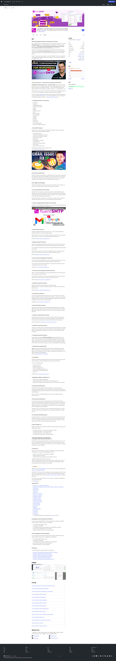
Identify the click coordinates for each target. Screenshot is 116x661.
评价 (37, 34)
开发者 (48, 650)
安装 (40, 34)
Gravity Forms (35, 492)
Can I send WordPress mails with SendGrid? (39, 594)
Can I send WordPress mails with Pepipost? (39, 605)
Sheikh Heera (36, 638)
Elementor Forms (36, 489)
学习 (48, 647)
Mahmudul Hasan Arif (54, 638)
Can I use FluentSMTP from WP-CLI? (38, 617)
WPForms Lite (35, 511)
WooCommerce (35, 488)
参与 (70, 647)
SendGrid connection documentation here (43, 238)
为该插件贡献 (78, 39)
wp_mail (52, 515)
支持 (83, 34)
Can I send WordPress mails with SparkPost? (39, 602)
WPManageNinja (42, 31)
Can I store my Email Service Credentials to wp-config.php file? (42, 591)
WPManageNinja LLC (42, 94)
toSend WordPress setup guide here (42, 353)
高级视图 (70, 62)
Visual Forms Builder (36, 503)
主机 (4, 650)
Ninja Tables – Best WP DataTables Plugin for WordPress (42, 556)
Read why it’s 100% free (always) (52, 97)
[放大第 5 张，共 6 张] (64, 565)
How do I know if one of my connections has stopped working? (42, 614)
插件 (26, 650)
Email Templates (35, 514)
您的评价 (70, 78)
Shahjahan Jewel (53, 635)
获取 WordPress (111, 1)
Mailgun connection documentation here (42, 254)
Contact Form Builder (36, 504)
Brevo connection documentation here (42, 267)
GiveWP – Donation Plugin (37, 500)
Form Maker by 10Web (37, 497)
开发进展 (44, 34)
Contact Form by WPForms (37, 493)
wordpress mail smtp (81, 59)
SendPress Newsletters (37, 508)
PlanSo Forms (35, 505)
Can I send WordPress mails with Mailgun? (39, 597)
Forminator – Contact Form (37, 495)
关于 (4, 647)
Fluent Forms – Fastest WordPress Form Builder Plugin (42, 553)
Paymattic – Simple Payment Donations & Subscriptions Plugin (43, 559)
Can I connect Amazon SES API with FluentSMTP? (40, 588)
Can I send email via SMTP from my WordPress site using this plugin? (43, 585)
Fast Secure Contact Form (37, 501)
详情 (33, 34)
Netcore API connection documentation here (43, 279)
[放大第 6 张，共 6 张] (64, 573)
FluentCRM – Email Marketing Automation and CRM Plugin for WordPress (45, 552)
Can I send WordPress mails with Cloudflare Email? (40, 608)
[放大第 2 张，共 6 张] (41, 572)
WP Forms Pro (35, 512)
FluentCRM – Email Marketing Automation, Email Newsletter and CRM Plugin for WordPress (48, 486)
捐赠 (70, 650)
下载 (83, 30)
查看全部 (82, 78)
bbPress (93, 650)
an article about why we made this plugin (53, 474)
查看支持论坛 (71, 88)
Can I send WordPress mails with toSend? (39, 611)
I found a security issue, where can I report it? (39, 625)
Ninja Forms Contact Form (37, 496)
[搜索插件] (13, 8)
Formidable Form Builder (37, 499)
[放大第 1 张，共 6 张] (41, 565)
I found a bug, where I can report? (37, 622)
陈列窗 (26, 647)
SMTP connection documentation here (42, 373)
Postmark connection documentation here (43, 301)
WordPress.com (94, 647)
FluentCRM (35, 507)
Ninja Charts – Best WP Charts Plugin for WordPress (42, 557)
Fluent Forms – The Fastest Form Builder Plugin (41, 485)
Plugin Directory (6, 4)
